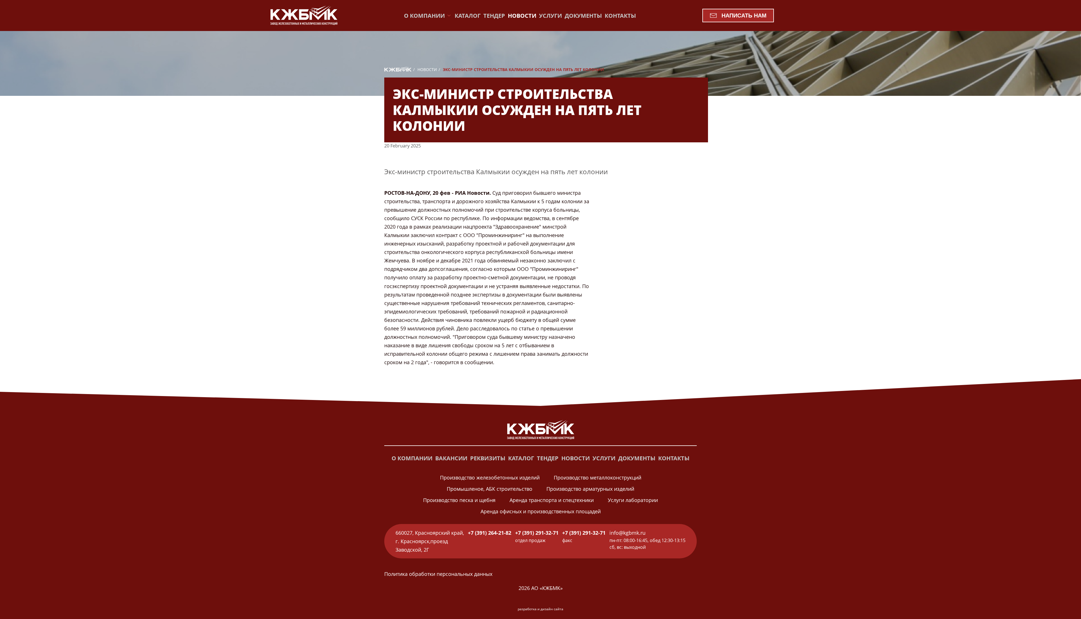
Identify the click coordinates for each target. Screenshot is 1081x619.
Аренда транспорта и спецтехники (552, 500)
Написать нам (744, 15)
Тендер (494, 15)
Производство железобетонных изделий (490, 477)
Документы (583, 15)
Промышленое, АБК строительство (489, 488)
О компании (412, 458)
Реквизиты (487, 458)
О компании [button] (424, 15)
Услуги (550, 15)
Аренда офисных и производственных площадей (541, 511)
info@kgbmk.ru (627, 532)
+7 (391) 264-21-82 (489, 532)
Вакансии (451, 458)
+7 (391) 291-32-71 (537, 532)
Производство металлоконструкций (597, 477)
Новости (522, 15)
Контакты (620, 15)
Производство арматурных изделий (590, 488)
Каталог (468, 15)
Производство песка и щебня (459, 500)
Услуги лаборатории (633, 500)
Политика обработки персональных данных (438, 574)
